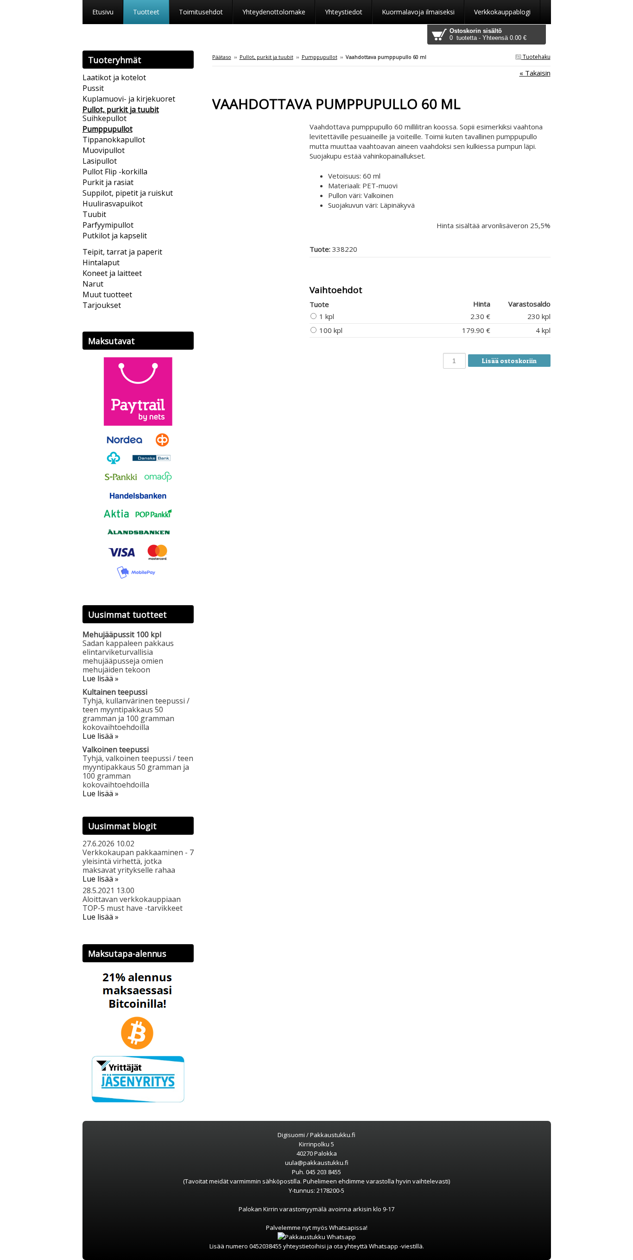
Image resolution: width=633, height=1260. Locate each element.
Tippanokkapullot (113, 139)
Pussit (93, 88)
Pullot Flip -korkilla (114, 171)
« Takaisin (535, 72)
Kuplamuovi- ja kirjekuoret (128, 99)
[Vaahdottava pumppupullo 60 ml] (261, 126)
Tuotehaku (536, 57)
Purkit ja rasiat (107, 182)
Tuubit (94, 214)
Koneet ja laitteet (112, 273)
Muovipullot (103, 150)
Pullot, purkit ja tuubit (266, 56)
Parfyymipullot (107, 225)
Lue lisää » (100, 678)
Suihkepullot (104, 118)
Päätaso (221, 56)
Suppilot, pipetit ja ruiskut (127, 193)
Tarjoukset (101, 305)
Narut (92, 284)
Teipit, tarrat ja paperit (122, 252)
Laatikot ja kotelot (114, 77)
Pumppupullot (319, 56)
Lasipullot (99, 161)
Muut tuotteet (107, 294)
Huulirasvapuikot (112, 203)
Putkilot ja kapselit (114, 235)
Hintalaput (101, 262)
